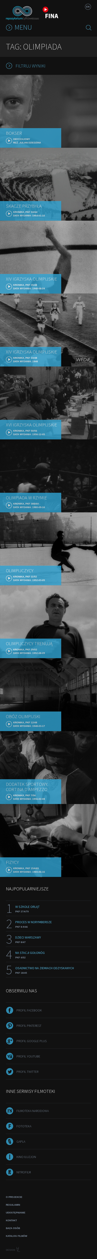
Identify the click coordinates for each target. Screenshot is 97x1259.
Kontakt (11, 1220)
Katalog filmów (16, 1236)
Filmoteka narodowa (32, 1111)
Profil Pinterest (28, 1025)
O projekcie (14, 1197)
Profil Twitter (27, 1072)
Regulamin (13, 1205)
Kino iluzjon (26, 1157)
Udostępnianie (15, 1212)
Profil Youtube (28, 1056)
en (87, 6)
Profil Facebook (29, 1010)
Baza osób (13, 1228)
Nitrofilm (23, 1172)
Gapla (20, 1141)
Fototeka (23, 1126)
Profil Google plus (31, 1041)
